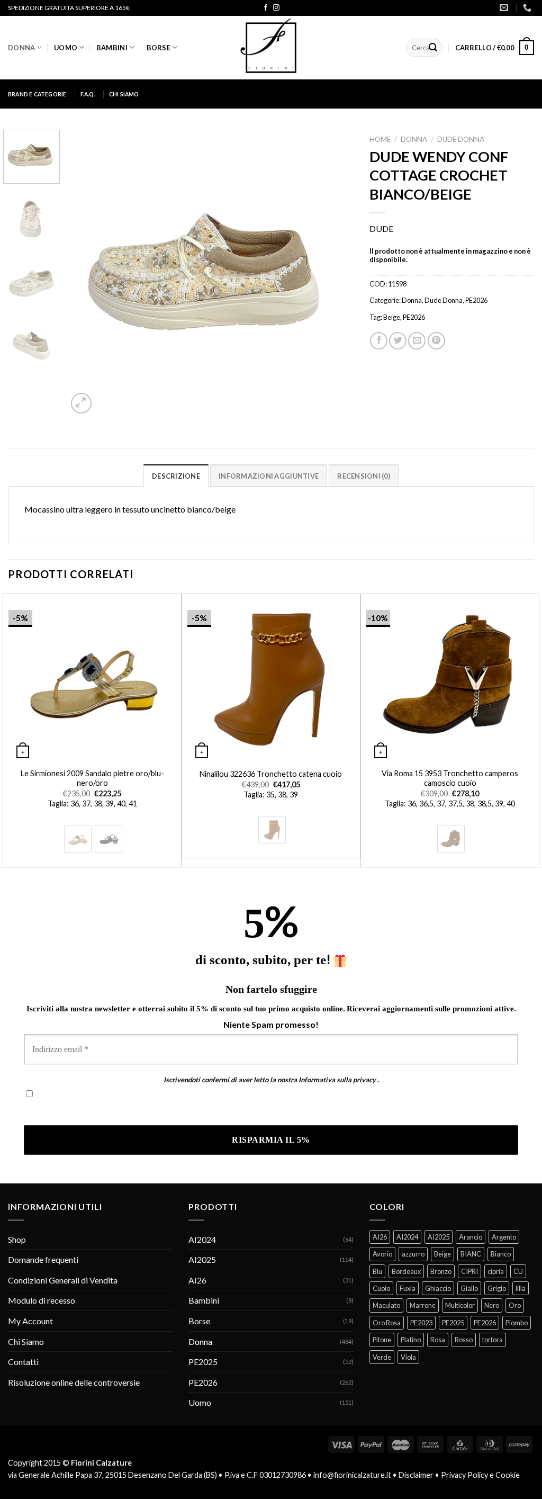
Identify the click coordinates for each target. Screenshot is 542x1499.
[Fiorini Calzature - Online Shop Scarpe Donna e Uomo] (271, 47)
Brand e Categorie (37, 94)
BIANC (470, 1254)
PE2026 (476, 300)
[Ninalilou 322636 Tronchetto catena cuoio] (271, 677)
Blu (377, 1271)
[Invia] (433, 48)
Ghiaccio (438, 1288)
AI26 (197, 1280)
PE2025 (203, 1362)
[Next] (334, 272)
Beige (391, 317)
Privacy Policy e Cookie (480, 1474)
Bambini (112, 47)
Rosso (464, 1339)
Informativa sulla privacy (337, 1079)
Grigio (496, 1288)
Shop (17, 1239)
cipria (495, 1271)
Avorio (382, 1254)
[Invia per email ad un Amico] (417, 340)
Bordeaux (406, 1271)
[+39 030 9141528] (528, 7)
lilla (521, 1288)
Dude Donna (460, 139)
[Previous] (86, 272)
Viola (408, 1357)
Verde (382, 1357)
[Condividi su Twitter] (397, 340)
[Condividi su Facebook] (378, 340)
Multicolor (460, 1305)
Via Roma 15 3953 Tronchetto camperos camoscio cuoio (450, 778)
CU (518, 1271)
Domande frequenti (43, 1259)
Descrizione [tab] (176, 476)
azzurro (413, 1254)
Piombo (516, 1322)
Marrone (423, 1305)
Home (380, 139)
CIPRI (469, 1271)
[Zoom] (81, 403)
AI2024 (202, 1239)
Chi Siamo (124, 94)
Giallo (469, 1288)
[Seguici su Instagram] (276, 8)
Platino (411, 1339)
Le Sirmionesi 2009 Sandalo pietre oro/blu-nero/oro (92, 778)
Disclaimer (416, 1474)
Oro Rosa (387, 1322)
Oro (515, 1305)
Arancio (470, 1237)
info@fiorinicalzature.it (352, 1474)
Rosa (437, 1339)
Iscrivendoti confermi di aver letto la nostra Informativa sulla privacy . (150, 1110)
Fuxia (407, 1288)
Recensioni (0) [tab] (363, 476)
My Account (30, 1321)
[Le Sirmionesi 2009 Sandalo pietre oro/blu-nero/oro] (92, 677)
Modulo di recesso (41, 1300)
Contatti (23, 1362)
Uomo (65, 47)
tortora (492, 1339)
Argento (504, 1237)
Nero (491, 1305)
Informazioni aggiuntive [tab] (269, 476)
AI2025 (202, 1259)
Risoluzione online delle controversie (74, 1382)
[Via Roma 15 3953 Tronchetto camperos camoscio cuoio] (450, 677)
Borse (158, 47)
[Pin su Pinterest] (436, 340)
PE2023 (421, 1322)
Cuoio (381, 1288)
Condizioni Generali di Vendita (63, 1280)
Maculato (386, 1305)
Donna (21, 47)
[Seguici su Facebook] (266, 8)
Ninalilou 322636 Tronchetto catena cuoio (271, 773)
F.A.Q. (87, 94)
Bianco (501, 1254)
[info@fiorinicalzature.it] (505, 7)
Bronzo (440, 1271)
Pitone (382, 1339)
